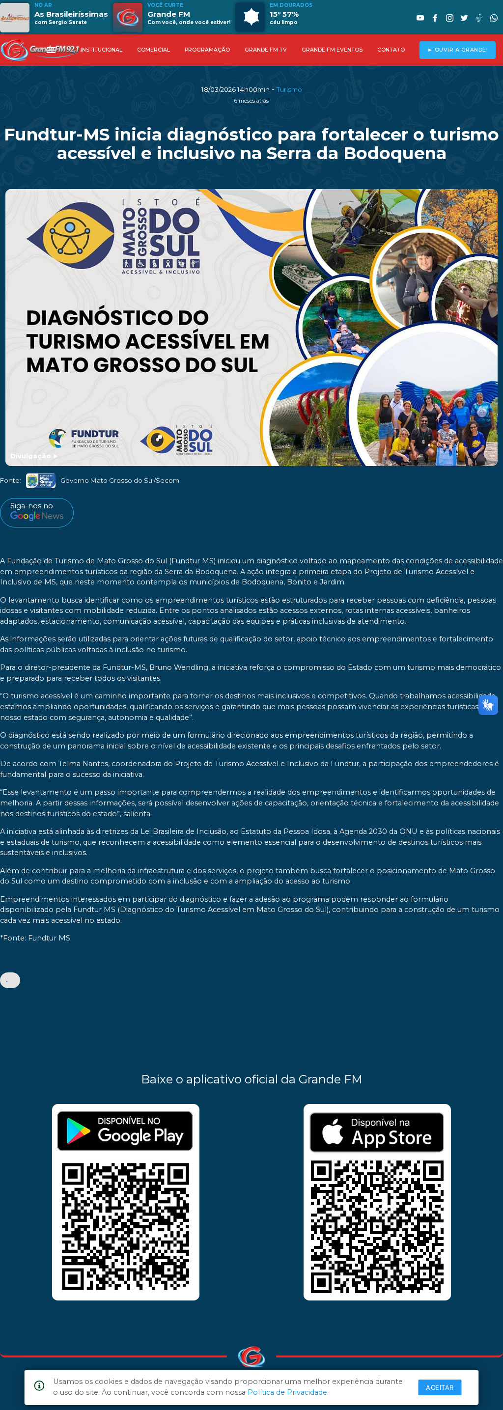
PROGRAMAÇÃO (207, 50)
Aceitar (440, 1387)
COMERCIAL (153, 50)
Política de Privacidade (287, 1392)
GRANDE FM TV (266, 50)
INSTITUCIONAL (101, 50)
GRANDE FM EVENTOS (332, 50)
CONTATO (391, 50)
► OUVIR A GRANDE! (457, 50)
